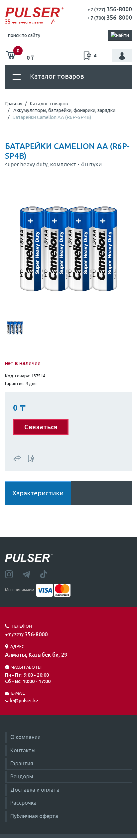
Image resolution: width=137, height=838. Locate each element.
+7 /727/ (26, 634)
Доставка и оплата (35, 790)
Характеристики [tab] (38, 493)
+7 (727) (109, 9)
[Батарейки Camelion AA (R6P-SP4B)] (68, 248)
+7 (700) (109, 18)
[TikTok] (48, 574)
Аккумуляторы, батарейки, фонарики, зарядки (64, 110)
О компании (25, 737)
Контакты (23, 750)
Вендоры (21, 776)
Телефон (21, 626)
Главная (13, 103)
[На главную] (34, 16)
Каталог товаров (56, 76)
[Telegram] (31, 574)
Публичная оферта (34, 816)
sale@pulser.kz (22, 700)
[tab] (15, 327)
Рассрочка (23, 803)
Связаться (41, 427)
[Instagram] (13, 574)
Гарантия (21, 763)
